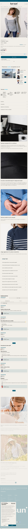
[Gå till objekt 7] (16, 38)
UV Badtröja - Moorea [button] (6, 313)
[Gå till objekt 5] (14, 38)
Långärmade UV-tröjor (14, 6)
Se (25, 82)
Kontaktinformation (24, 524)
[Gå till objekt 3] (13, 38)
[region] (14, 60)
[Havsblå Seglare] (2, 50)
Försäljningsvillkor (16, 524)
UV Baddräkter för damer (5, 6)
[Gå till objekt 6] (15, 38)
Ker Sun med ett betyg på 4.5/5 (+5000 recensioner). (8, 474)
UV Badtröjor (10, 6)
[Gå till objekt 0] (11, 38)
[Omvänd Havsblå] (1, 50)
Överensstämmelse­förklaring (17, 500)
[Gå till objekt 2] (12, 38)
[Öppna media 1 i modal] (19, 9)
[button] (21, 77)
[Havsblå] (4, 50)
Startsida (1, 6)
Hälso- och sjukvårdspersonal (10, 501)
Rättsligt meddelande (20, 524)
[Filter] (1, 303)
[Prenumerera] (15, 482)
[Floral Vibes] (5, 50)
